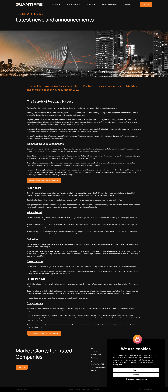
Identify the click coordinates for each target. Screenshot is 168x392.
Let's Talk (146, 4)
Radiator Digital (147, 389)
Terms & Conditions (74, 389)
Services (55, 4)
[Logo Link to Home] (29, 4)
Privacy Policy (86, 389)
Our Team (94, 358)
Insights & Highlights (109, 4)
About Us (90, 4)
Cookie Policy (96, 389)
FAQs (92, 361)
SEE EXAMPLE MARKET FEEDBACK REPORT (44, 181)
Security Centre (96, 355)
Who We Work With (73, 4)
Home (93, 348)
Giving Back (127, 4)
